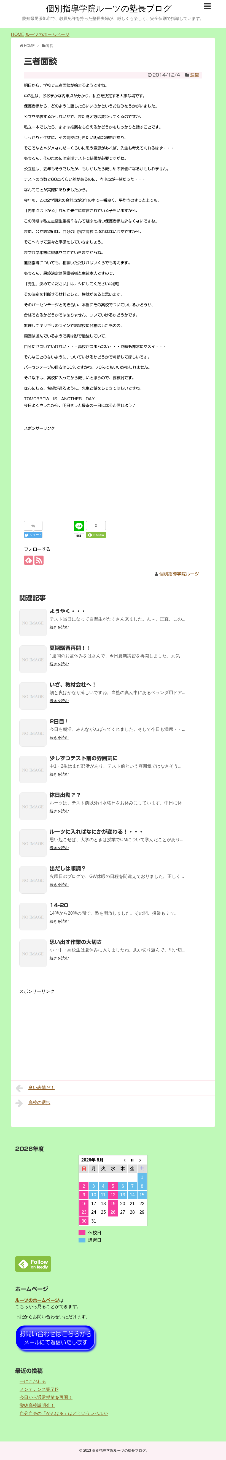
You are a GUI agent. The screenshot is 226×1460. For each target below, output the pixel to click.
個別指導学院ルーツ (179, 574)
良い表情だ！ (41, 1087)
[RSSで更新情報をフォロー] (39, 560)
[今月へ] (132, 1160)
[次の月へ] (142, 1160)
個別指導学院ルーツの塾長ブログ (109, 8)
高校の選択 (39, 1102)
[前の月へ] (122, 1160)
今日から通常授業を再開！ (46, 1397)
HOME (17, 34)
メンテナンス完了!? (39, 1389)
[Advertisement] (113, 470)
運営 (194, 75)
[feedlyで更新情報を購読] (28, 560)
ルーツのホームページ (47, 34)
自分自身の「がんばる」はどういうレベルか (64, 1413)
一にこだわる (33, 1381)
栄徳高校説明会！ (37, 1405)
